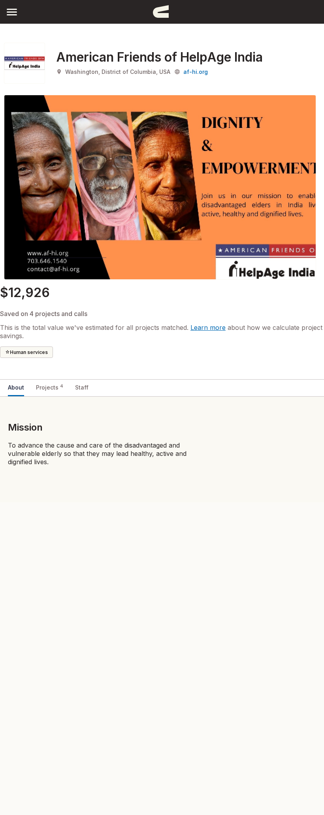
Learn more (208, 327)
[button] (12, 11)
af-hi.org (195, 71)
